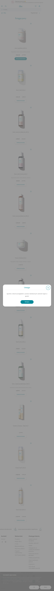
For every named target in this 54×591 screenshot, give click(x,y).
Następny (27, 301)
